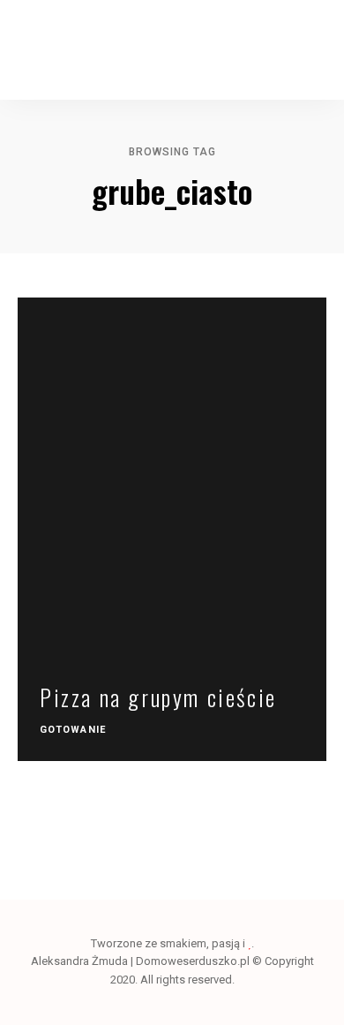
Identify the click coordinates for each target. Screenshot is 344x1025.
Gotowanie (73, 729)
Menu (313, 50)
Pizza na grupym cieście (158, 697)
